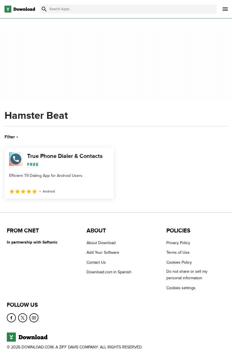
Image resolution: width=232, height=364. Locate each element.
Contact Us (96, 262)
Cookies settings (181, 287)
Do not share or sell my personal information (186, 274)
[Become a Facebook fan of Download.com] (11, 317)
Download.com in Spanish (109, 272)
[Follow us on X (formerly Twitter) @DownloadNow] (22, 317)
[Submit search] (44, 9)
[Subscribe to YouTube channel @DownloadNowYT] (33, 317)
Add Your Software (103, 252)
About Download (101, 242)
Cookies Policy (179, 262)
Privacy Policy (178, 242)
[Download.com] (20, 9)
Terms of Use (178, 252)
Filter (10, 137)
